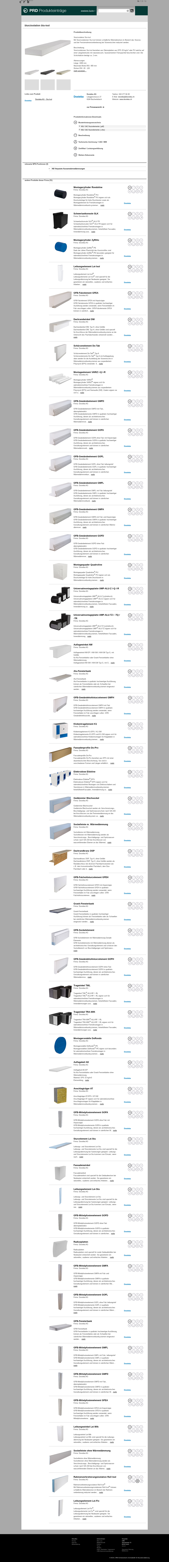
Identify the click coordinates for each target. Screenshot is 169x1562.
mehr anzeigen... (80, 71)
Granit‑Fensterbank (84, 903)
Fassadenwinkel (82, 1165)
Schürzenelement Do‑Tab (87, 346)
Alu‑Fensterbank (82, 671)
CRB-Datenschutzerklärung (105, 1551)
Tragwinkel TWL (82, 985)
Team (98, 1546)
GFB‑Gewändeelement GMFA (89, 509)
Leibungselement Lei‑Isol (87, 266)
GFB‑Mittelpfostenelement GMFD (91, 1374)
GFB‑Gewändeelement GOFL (89, 456)
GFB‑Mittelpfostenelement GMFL (91, 1347)
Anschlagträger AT (83, 1088)
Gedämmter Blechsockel (86, 798)
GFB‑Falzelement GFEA (86, 293)
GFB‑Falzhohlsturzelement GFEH (91, 877)
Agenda (74, 1542)
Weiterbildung (76, 1544)
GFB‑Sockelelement (84, 930)
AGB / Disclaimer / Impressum (106, 1549)
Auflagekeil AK (81, 1062)
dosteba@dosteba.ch (126, 97)
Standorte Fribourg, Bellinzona (128, 1550)
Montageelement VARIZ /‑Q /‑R (89, 372)
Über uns (99, 1541)
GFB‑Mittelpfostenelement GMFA (91, 1266)
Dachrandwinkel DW (84, 319)
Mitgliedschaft (101, 1542)
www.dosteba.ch (125, 99)
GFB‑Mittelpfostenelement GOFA (91, 1112)
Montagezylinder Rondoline (88, 187)
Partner (99, 1544)
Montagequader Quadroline (88, 564)
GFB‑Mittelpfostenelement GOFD (91, 1215)
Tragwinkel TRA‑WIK (84, 1012)
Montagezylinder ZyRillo (86, 240)
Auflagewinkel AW (83, 644)
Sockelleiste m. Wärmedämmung (91, 824)
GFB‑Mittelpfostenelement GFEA (91, 1400)
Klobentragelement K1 (85, 724)
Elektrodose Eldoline (84, 771)
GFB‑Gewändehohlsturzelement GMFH (94, 697)
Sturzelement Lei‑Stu (85, 1139)
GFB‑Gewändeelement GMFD (89, 401)
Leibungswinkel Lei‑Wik (86, 1426)
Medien (99, 1547)
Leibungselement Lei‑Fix (86, 1501)
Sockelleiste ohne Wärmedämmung (92, 1450)
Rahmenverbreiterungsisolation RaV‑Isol (95, 1477)
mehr (102, 205)
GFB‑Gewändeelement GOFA (89, 430)
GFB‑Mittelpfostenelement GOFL (91, 1294)
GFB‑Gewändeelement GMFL (89, 483)
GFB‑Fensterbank (83, 1321)
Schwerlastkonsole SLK (86, 213)
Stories (74, 1541)
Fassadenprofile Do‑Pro (86, 748)
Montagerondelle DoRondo (88, 1038)
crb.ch (124, 1546)
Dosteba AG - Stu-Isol (43, 99)
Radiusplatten (81, 1242)
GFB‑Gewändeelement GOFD (89, 536)
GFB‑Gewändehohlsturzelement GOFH (94, 959)
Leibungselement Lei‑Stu (87, 1189)
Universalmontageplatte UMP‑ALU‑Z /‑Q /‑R (96, 588)
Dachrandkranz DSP (84, 851)
